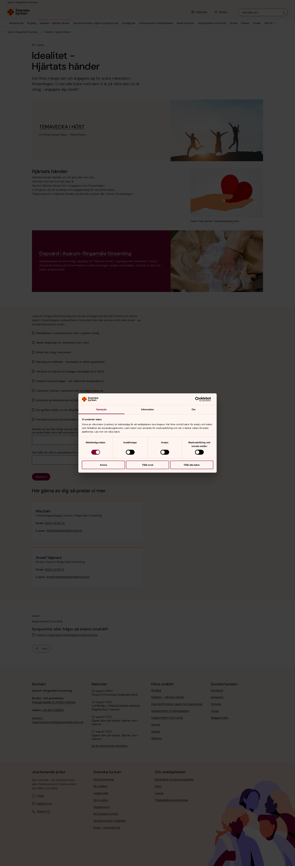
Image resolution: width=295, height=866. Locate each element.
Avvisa (103, 465)
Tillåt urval (147, 465)
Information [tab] (147, 409)
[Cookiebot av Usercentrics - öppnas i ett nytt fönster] (199, 399)
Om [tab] (193, 409)
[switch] (130, 452)
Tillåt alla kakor (192, 465)
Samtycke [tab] (101, 409)
